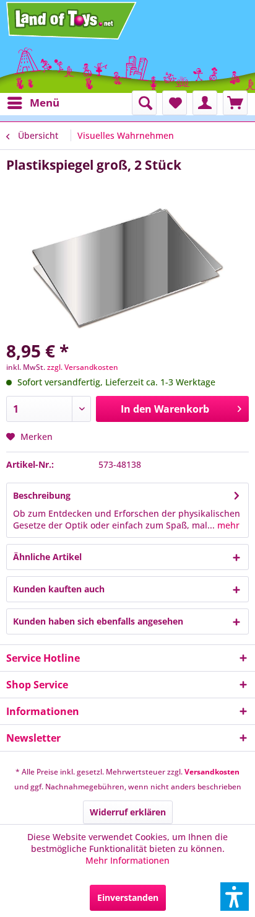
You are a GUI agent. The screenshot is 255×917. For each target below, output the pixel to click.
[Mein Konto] (204, 102)
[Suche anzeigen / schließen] (144, 102)
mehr (227, 525)
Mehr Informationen (127, 860)
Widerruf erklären (128, 812)
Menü (44, 102)
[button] (234, 896)
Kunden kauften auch (59, 589)
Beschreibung (42, 495)
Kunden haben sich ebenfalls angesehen (98, 621)
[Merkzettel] (174, 102)
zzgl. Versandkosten (82, 367)
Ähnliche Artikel (47, 557)
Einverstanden (127, 897)
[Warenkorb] (235, 102)
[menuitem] (33, 102)
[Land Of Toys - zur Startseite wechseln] (72, 20)
